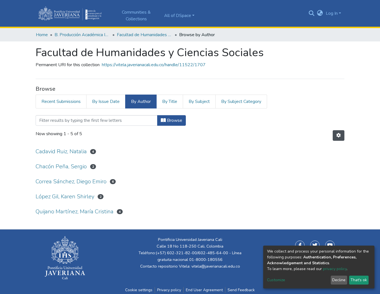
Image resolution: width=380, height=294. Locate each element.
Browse (174, 120)
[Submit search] (311, 13)
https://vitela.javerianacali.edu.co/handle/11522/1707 (154, 65)
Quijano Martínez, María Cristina (74, 211)
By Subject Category (241, 101)
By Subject (199, 101)
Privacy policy (169, 290)
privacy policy (335, 268)
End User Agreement (204, 290)
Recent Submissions (61, 101)
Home (42, 35)
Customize (276, 280)
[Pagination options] (338, 135)
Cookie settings (138, 290)
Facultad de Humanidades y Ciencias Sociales (144, 35)
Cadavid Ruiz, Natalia (61, 151)
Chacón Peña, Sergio (61, 166)
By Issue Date (106, 101)
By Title (169, 101)
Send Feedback (241, 290)
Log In (332, 13)
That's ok (359, 280)
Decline (339, 280)
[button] (320, 13)
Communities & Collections (136, 15)
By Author (141, 101)
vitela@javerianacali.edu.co (215, 266)
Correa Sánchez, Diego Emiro (71, 181)
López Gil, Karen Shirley (65, 196)
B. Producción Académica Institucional (82, 35)
